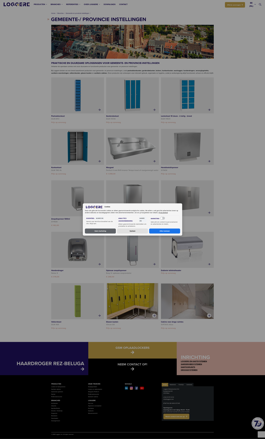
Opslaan (132, 231)
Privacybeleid (163, 213)
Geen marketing (100, 231)
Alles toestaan (165, 231)
